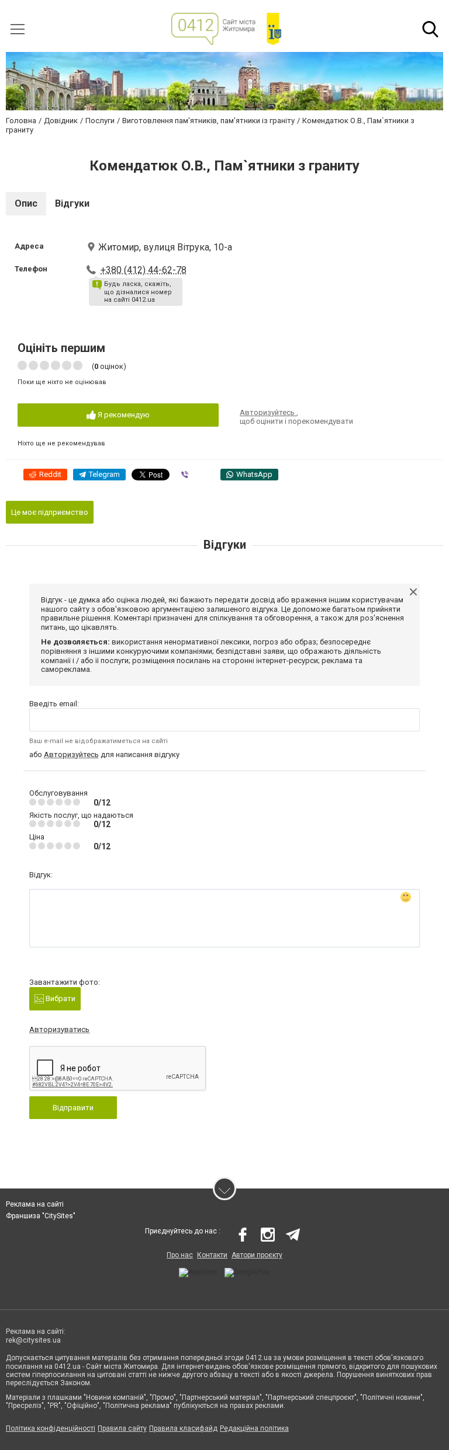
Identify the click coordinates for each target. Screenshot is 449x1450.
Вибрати (59, 998)
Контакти (212, 1255)
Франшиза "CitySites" (40, 1216)
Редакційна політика (254, 1428)
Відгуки (72, 203)
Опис (26, 203)
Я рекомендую (123, 414)
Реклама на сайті (35, 1204)
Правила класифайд (183, 1428)
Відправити (73, 1107)
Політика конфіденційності (50, 1428)
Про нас (180, 1255)
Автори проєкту (257, 1255)
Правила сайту (122, 1428)
